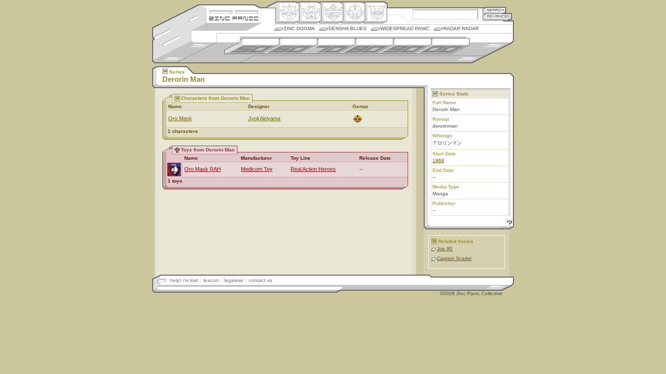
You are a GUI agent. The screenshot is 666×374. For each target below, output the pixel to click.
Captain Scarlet (454, 258)
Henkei (309, 12)
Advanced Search (497, 16)
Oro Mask (180, 118)
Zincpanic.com (233, 17)
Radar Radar (461, 28)
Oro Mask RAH (202, 169)
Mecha (331, 12)
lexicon (211, 280)
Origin (287, 12)
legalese (233, 280)
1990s (404, 46)
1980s (366, 46)
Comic (375, 12)
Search (494, 10)
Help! (508, 224)
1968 (438, 160)
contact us (260, 280)
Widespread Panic (405, 28)
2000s (442, 46)
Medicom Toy (257, 169)
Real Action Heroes (313, 169)
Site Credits (233, 11)
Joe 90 (444, 248)
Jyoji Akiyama (264, 118)
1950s (252, 46)
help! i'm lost (184, 280)
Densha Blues (348, 28)
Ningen (353, 12)
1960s (290, 46)
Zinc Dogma (299, 28)
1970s (328, 46)
